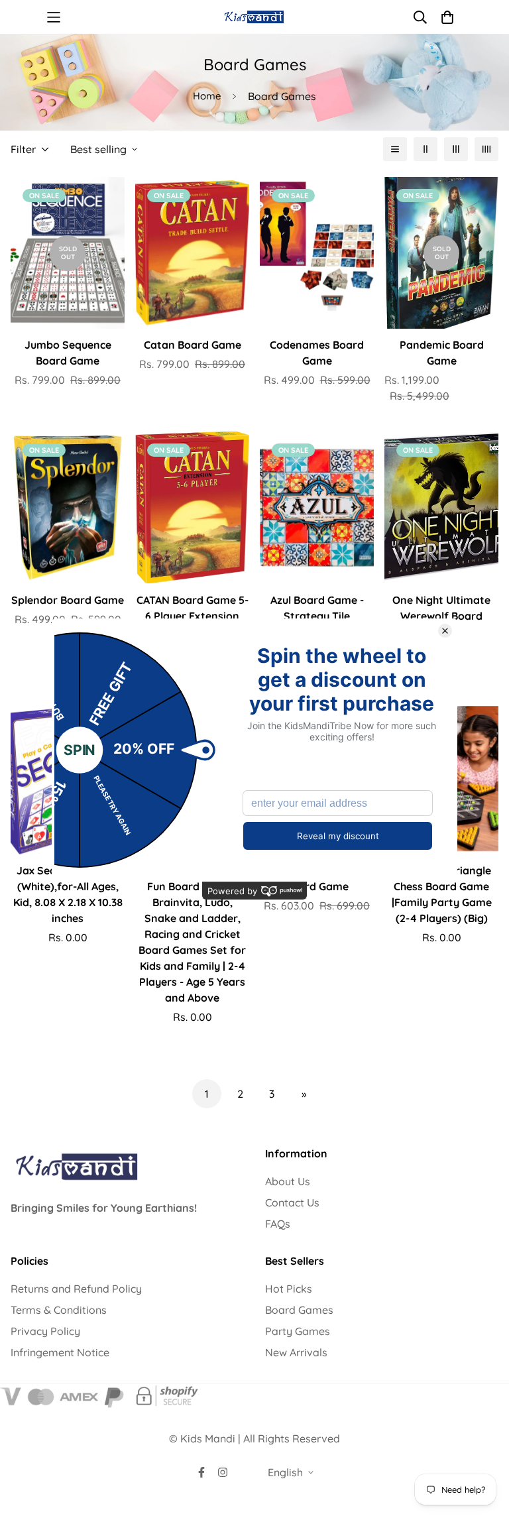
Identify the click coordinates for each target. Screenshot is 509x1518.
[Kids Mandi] (255, 17)
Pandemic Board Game (442, 352)
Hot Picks (288, 1288)
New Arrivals (296, 1352)
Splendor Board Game (67, 600)
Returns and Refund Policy (76, 1288)
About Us (287, 1181)
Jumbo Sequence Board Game (68, 352)
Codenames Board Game (317, 352)
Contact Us (292, 1202)
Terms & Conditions (59, 1309)
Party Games (297, 1331)
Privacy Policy (45, 1331)
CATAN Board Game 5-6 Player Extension (193, 607)
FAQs (277, 1223)
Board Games (299, 1309)
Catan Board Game (192, 344)
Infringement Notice (60, 1352)
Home (207, 95)
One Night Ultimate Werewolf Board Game (441, 615)
